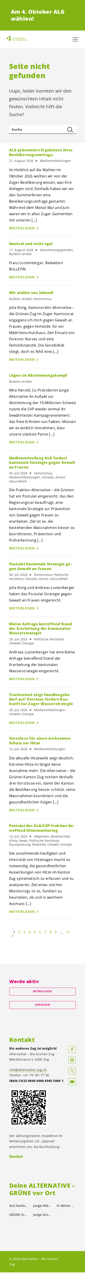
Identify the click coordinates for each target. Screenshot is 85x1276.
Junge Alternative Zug (42, 1205)
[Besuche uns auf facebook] (72, 1049)
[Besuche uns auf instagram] (72, 1060)
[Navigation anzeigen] (75, 39)
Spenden (42, 1004)
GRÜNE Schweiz (18, 1214)
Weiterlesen (22, 228)
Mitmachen (42, 991)
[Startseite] (18, 39)
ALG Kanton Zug (18, 1205)
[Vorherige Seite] (13, 928)
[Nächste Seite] (13, 936)
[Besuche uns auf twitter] (72, 1071)
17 (68, 932)
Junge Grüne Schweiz (42, 1214)
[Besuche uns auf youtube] (72, 1081)
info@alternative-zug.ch (28, 1070)
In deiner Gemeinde (66, 1205)
